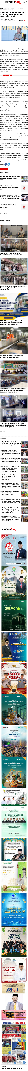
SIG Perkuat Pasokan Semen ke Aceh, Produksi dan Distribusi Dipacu (12, 356)
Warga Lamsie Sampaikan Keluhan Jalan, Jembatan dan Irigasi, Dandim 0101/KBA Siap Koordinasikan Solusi (11, 485)
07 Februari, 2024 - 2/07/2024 (9, 20)
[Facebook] (5, 164)
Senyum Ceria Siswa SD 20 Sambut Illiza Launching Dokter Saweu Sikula (9, 206)
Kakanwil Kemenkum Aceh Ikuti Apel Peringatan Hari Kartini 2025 (10, 178)
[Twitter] (8, 164)
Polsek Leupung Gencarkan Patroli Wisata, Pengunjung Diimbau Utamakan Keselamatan (13, 287)
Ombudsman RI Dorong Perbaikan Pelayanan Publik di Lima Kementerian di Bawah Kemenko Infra (11, 518)
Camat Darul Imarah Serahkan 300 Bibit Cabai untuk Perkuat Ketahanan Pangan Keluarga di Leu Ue (11, 461)
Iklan (20, 1068)
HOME (1, 8)
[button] (26, 1)
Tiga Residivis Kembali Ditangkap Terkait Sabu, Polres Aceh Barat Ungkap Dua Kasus (11, 443)
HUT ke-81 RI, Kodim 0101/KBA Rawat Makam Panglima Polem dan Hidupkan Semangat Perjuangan (11, 469)
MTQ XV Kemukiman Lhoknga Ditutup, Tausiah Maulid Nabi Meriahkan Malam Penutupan (11, 501)
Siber (8, 1068)
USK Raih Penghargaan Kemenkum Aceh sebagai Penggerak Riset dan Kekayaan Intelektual (11, 452)
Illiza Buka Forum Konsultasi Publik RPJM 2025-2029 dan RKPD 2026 (9, 187)
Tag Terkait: (4, 169)
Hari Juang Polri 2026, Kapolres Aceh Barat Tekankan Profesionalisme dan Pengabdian (11, 477)
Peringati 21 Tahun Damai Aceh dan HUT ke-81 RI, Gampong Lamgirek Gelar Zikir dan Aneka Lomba (11, 510)
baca (21, 20)
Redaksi (3, 1068)
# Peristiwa (3, 435)
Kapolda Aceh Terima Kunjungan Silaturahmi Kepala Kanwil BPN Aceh (11, 254)
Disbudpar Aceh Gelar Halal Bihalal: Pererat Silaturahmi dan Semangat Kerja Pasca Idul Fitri (10, 196)
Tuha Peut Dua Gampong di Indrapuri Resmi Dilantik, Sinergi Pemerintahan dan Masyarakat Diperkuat (13, 425)
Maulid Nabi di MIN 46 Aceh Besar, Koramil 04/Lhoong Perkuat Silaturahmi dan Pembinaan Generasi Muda (13, 390)
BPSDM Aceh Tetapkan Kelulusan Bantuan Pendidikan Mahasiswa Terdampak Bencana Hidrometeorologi (13, 322)
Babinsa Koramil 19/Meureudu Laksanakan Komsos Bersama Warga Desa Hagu (11, 493)
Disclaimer (14, 1068)
